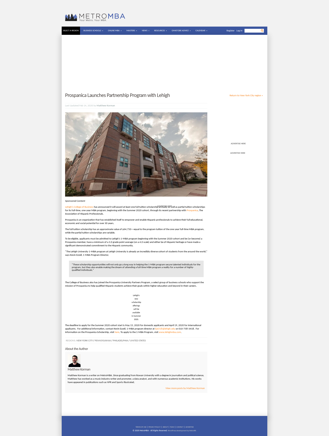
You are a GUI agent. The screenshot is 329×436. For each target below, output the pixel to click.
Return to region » (246, 95)
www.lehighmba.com (170, 332)
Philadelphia (120, 340)
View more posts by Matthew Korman (185, 388)
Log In (239, 31)
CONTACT (179, 427)
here (117, 332)
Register (231, 31)
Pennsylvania (103, 340)
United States (138, 340)
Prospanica (192, 210)
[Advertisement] (164, 64)
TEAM (172, 427)
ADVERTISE (189, 427)
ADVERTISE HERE (238, 144)
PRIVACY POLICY (154, 427)
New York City (84, 340)
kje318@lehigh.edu (165, 329)
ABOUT (165, 427)
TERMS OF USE (141, 427)
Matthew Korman (106, 105)
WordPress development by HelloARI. (182, 431)
